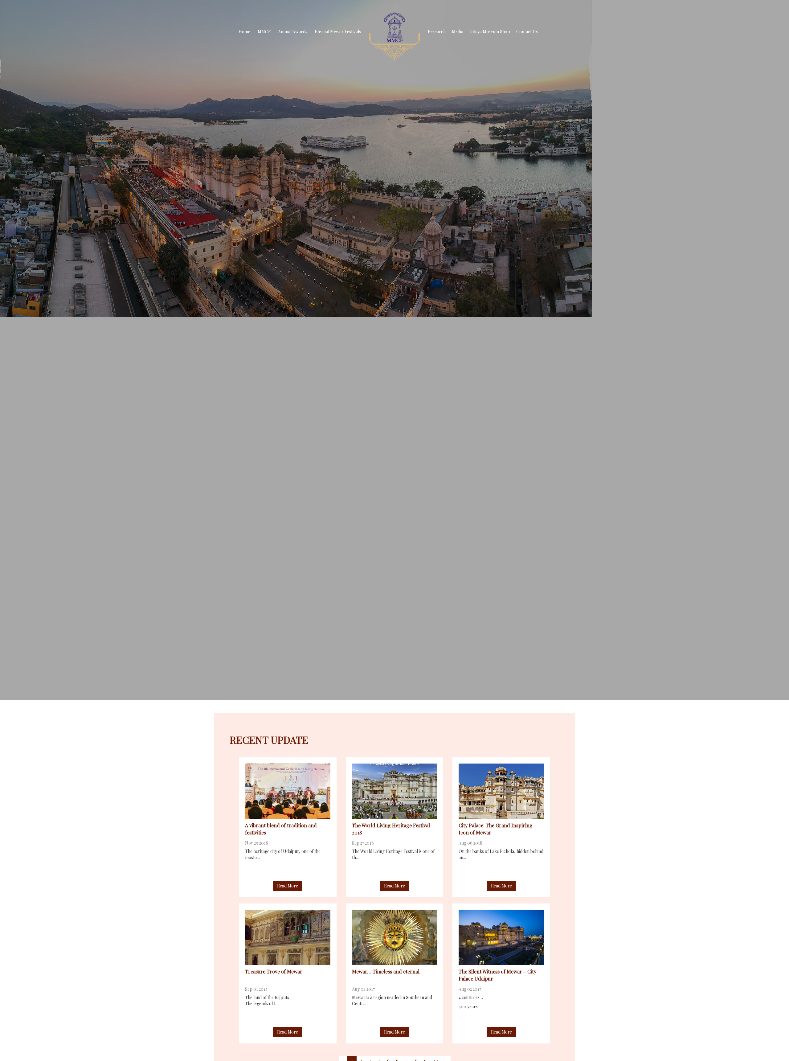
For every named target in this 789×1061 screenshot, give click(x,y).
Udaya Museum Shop (489, 32)
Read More (287, 886)
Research (437, 32)
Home (244, 32)
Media (457, 32)
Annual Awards (292, 32)
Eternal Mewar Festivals (338, 32)
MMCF (264, 32)
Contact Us (527, 32)
